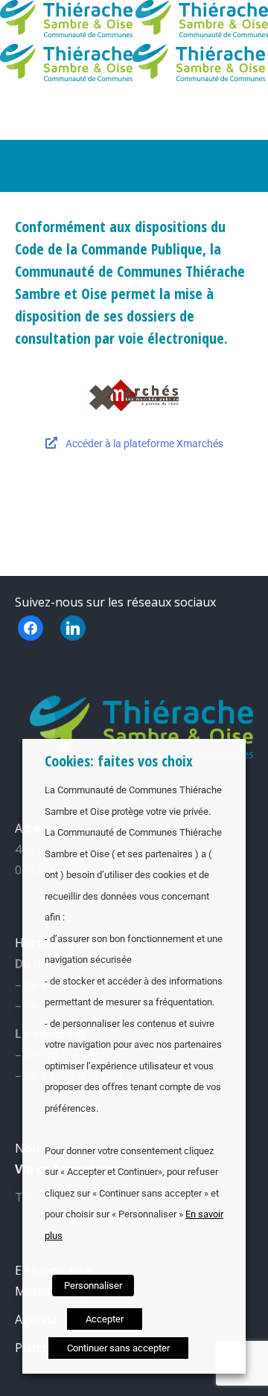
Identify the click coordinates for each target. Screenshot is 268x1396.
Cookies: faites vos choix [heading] (119, 761)
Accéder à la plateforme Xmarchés (143, 443)
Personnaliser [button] (93, 1285)
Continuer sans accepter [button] (118, 1348)
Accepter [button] (105, 1319)
